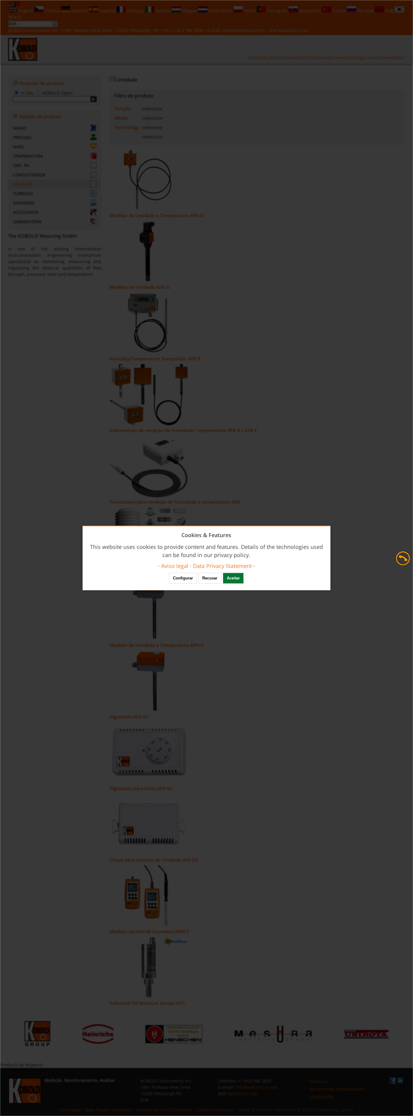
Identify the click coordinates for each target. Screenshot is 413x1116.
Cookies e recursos (215, 1110)
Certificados (310, 57)
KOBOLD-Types (57, 93)
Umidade (22, 184)
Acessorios (26, 212)
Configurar (183, 578)
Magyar (189, 11)
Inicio (253, 57)
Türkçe (339, 11)
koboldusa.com (293, 30)
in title (27, 93)
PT (11, 3)
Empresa (318, 1081)
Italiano (163, 11)
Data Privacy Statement (108, 1110)
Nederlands (220, 11)
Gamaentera (27, 221)
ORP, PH (21, 165)
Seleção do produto (278, 57)
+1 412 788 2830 (188, 30)
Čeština (52, 11)
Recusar (209, 578)
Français (135, 11)
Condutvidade (29, 175)
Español (107, 11)
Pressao (22, 137)
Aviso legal (70, 1110)
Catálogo (356, 57)
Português (277, 11)
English (25, 11)
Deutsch (79, 11)
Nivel (18, 147)
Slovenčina (310, 11)
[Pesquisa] (93, 99)
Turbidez (23, 193)
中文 (389, 11)
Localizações (321, 1096)
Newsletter (394, 57)
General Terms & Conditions (164, 1110)
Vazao (20, 128)
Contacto (374, 57)
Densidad (23, 203)
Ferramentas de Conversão (336, 1089)
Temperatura (28, 156)
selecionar (152, 108)
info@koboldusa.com (244, 30)
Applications (334, 57)
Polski (250, 11)
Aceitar (233, 578)
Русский (365, 11)
